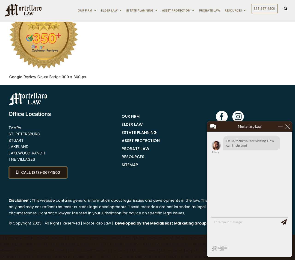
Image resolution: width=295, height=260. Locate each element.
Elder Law (132, 124)
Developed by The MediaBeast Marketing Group (160, 223)
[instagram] (238, 116)
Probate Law (135, 148)
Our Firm (131, 116)
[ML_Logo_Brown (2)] (23, 2)
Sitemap (130, 165)
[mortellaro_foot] (28, 93)
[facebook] (221, 116)
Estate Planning (139, 132)
